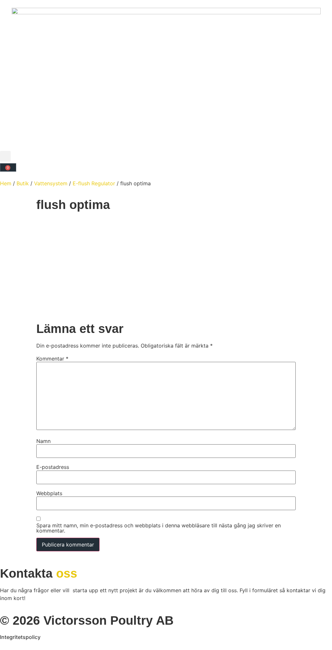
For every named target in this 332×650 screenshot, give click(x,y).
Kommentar (52, 358)
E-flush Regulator (94, 183)
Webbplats (49, 493)
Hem (5, 183)
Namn (43, 441)
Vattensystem (50, 183)
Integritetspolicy (20, 637)
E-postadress (52, 467)
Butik (23, 183)
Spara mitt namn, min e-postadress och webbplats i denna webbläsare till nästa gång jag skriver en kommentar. (158, 528)
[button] (5, 156)
